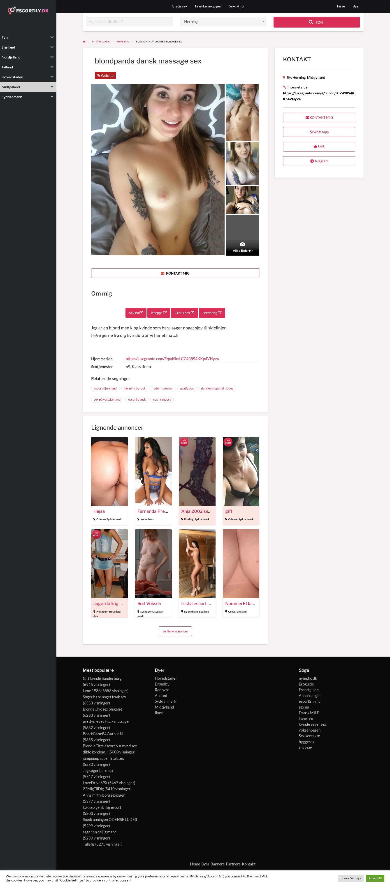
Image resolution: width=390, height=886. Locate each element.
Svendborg (146, 611)
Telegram (321, 161)
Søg (319, 22)
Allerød (161, 695)
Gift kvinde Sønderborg (102, 678)
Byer (356, 6)
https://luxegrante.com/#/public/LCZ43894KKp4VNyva (172, 358)
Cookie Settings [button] (351, 878)
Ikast (159, 713)
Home (195, 864)
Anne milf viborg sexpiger (104, 795)
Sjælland (204, 611)
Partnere (233, 864)
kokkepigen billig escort (102, 807)
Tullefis (89, 844)
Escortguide (309, 690)
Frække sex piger (208, 6)
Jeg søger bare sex (98, 770)
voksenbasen (309, 730)
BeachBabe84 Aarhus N (103, 733)
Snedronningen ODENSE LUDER (110, 819)
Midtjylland (316, 77)
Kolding (188, 519)
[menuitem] (341, 6)
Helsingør (102, 611)
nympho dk (308, 678)
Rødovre (162, 690)
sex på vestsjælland (107, 399)
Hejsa (99, 511)
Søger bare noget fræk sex (104, 697)
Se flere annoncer (175, 631)
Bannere (218, 864)
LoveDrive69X (95, 782)
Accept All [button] (375, 878)
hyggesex (306, 742)
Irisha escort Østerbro (203, 603)
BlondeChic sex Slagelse (102, 709)
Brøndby (162, 684)
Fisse (341, 6)
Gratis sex (179, 6)
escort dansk (137, 399)
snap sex (306, 747)
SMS (321, 147)
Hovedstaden (166, 678)
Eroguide (306, 684)
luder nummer (163, 388)
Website (107, 75)
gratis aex (187, 388)
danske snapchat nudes (217, 388)
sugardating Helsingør (116, 603)
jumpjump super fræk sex (103, 758)
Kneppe (157, 313)
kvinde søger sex (312, 724)
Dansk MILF (309, 713)
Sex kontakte (309, 736)
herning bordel (134, 388)
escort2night (309, 701)
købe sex (306, 718)
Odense (101, 519)
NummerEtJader (242, 603)
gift (228, 511)
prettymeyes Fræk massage (106, 721)
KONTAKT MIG (177, 273)
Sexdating (236, 6)
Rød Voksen (149, 603)
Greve (231, 611)
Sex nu (134, 313)
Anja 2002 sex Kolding (204, 511)
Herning (299, 77)
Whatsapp (321, 132)
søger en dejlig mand (100, 832)
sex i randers (162, 399)
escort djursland (105, 388)
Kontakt (248, 864)
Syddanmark (114, 519)
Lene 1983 (92, 690)
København (147, 519)
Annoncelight (310, 695)
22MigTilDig (93, 788)
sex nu (304, 707)
